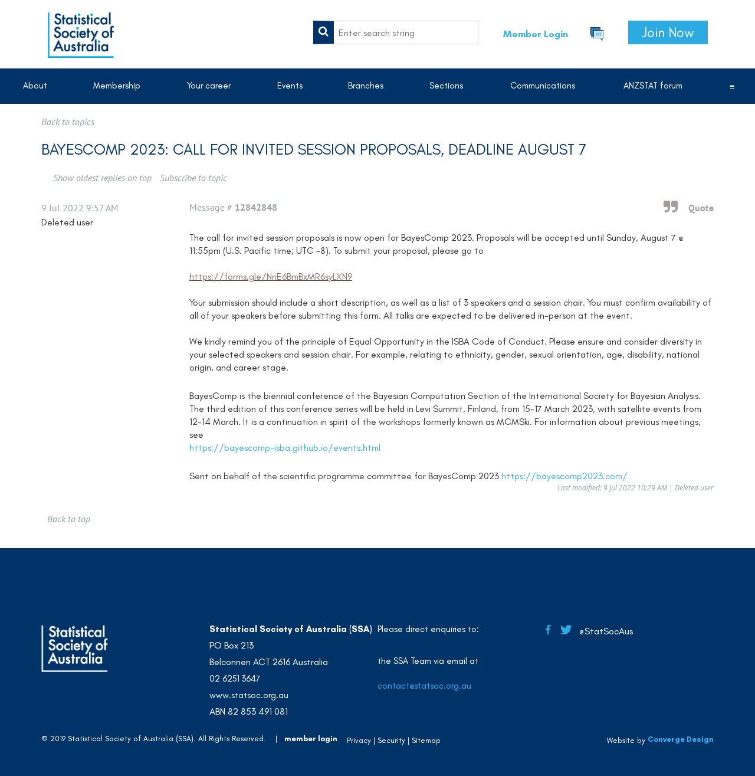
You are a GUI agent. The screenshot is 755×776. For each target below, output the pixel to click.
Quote (701, 208)
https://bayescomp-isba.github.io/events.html (284, 447)
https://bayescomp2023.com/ (564, 476)
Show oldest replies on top (102, 178)
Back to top (68, 519)
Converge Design (681, 739)
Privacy (359, 740)
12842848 (256, 207)
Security (391, 740)
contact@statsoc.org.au (424, 685)
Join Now (668, 32)
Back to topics (67, 121)
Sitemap (426, 740)
